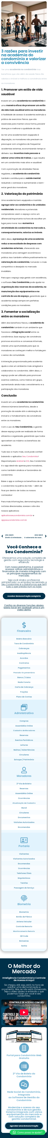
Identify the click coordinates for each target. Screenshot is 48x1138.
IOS (27, 461)
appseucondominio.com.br (14, 520)
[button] (27, 1132)
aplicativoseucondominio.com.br (16, 515)
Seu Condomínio (30, 456)
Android (20, 461)
